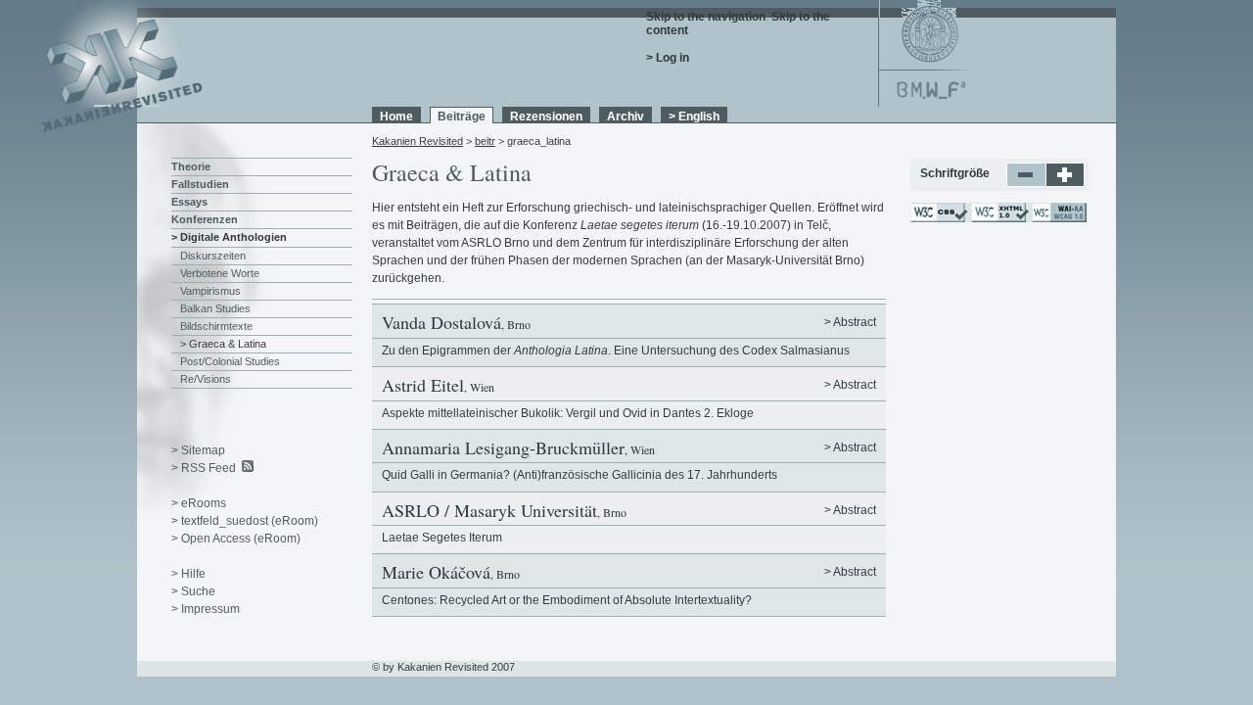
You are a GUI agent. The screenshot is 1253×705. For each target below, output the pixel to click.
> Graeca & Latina (223, 344)
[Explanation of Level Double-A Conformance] (1058, 218)
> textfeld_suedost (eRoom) (244, 521)
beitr (485, 141)
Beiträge (462, 116)
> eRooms (198, 503)
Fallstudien (200, 184)
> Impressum (205, 609)
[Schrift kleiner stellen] (1026, 183)
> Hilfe (188, 574)
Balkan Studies (215, 308)
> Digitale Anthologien (229, 237)
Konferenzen (204, 219)
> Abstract (850, 322)
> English (694, 116)
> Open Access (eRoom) (236, 538)
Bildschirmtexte (216, 326)
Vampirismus (210, 291)
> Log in (667, 58)
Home (396, 116)
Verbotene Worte (219, 273)
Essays (189, 202)
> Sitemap (198, 450)
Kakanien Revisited (417, 141)
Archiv (625, 116)
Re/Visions (205, 379)
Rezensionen (546, 116)
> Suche (193, 591)
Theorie (190, 166)
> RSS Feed (203, 468)
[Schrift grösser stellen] (1065, 183)
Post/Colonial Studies (230, 361)
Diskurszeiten (213, 255)
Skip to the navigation (706, 17)
